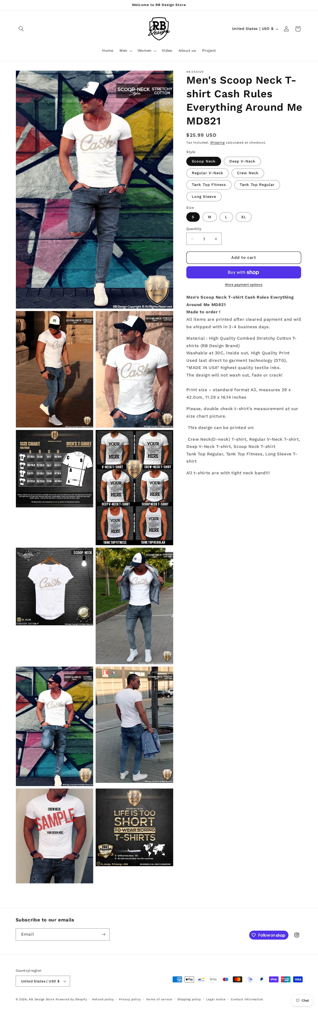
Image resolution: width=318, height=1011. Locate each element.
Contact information (247, 999)
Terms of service (159, 999)
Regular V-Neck (207, 173)
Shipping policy (189, 999)
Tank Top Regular (257, 185)
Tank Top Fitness (209, 185)
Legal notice (216, 999)
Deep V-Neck (242, 161)
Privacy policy (130, 999)
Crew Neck (248, 173)
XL (243, 217)
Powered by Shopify (71, 999)
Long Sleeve (204, 196)
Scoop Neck (204, 161)
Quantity (193, 229)
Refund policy (103, 999)
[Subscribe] (103, 934)
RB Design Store (41, 999)
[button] (21, 29)
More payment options (244, 285)
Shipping (217, 143)
